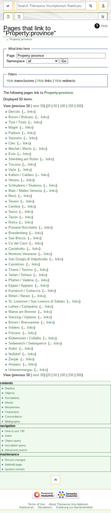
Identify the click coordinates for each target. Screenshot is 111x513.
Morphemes (12, 407)
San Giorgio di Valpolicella (28, 259)
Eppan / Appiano (21, 285)
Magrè (13, 127)
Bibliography (12, 421)
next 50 (38, 106)
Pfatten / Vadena (21, 280)
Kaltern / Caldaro (21, 175)
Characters (12, 411)
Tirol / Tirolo (17, 122)
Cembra (14, 206)
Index (8, 435)
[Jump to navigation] (7, 5)
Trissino (14, 164)
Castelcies (16, 264)
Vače (12, 170)
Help (104, 26)
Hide (10, 81)
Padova (14, 133)
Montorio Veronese (22, 254)
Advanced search (16, 450)
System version (15, 469)
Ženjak (14, 359)
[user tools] (103, 5)
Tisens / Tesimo (21, 270)
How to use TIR (15, 431)
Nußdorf (14, 354)
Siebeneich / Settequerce (27, 343)
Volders (14, 327)
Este (12, 154)
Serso (13, 212)
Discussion (19, 17)
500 (79, 106)
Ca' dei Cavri (18, 243)
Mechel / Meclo (20, 149)
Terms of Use (36, 504)
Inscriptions (12, 397)
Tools (102, 17)
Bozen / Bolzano (21, 117)
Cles (12, 143)
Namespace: (16, 61)
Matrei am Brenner (22, 312)
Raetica (9, 388)
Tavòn (13, 217)
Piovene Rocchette (23, 227)
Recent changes (15, 459)
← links (28, 112)
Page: (11, 56)
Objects (10, 393)
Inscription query (15, 445)
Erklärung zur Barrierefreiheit (74, 507)
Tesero (14, 201)
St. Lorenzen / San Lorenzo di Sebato (37, 301)
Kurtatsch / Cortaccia (24, 291)
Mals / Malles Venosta (25, 191)
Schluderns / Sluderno (25, 185)
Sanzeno (15, 138)
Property (8, 17)
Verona (14, 180)
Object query (13, 440)
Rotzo (13, 222)
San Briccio (17, 238)
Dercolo (14, 112)
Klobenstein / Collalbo (25, 338)
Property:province (21, 39)
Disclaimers (45, 507)
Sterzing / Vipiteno (22, 317)
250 (71, 106)
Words (9, 402)
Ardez (13, 348)
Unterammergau (20, 370)
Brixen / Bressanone (24, 322)
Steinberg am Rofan (23, 159)
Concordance (13, 416)
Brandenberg (18, 233)
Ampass (15, 364)
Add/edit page (13, 464)
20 (49, 106)
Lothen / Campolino (23, 306)
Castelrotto (17, 249)
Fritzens (15, 333)
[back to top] (55, 479)
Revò (12, 196)
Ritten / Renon (19, 296)
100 (62, 106)
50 (55, 106)
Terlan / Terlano (20, 275)
